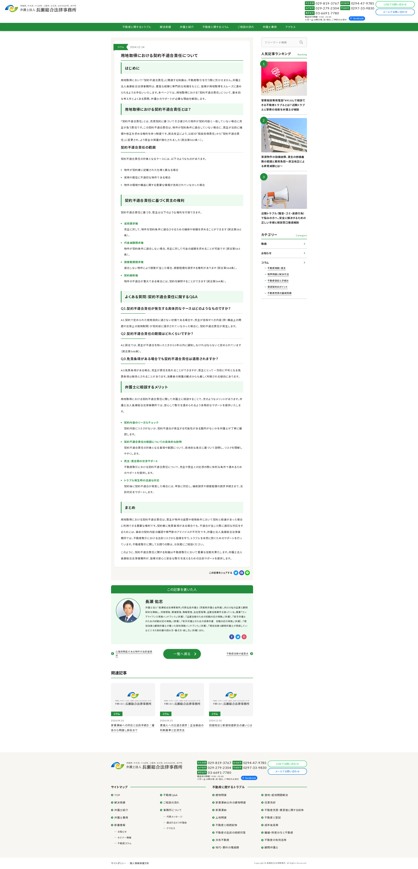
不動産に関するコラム (215, 26)
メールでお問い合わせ (395, 11)
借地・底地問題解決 (276, 795)
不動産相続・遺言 (276, 268)
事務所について (172, 810)
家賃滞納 (221, 810)
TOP (117, 795)
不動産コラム (124, 843)
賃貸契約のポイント (277, 286)
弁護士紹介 (187, 26)
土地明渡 (221, 817)
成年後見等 (271, 825)
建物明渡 (221, 795)
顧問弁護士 (271, 847)
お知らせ (266, 253)
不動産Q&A (170, 795)
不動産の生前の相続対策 (231, 832)
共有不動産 (222, 839)
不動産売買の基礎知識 (279, 293)
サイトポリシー (118, 863)
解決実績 (165, 26)
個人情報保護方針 (139, 863)
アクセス (290, 26)
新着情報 (119, 825)
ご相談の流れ (246, 26)
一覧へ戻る (182, 654)
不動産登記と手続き (278, 280)
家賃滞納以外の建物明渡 (231, 802)
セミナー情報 (124, 837)
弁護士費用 (270, 26)
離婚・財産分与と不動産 (279, 832)
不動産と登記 (273, 817)
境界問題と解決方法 (278, 274)
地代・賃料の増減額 (227, 847)
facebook (358, 18)
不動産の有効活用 (276, 839)
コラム (121, 47)
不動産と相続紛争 (226, 825)
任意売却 (270, 802)
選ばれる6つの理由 (177, 822)
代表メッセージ (175, 816)
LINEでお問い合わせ (395, 4)
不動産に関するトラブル (136, 26)
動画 (264, 243)
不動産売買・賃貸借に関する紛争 (284, 810)
